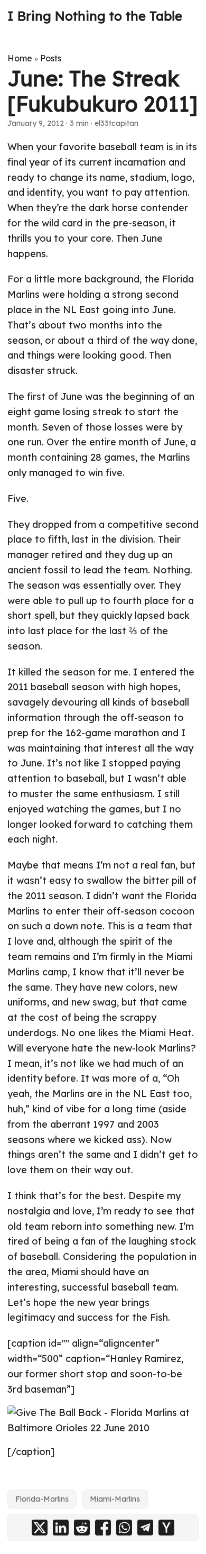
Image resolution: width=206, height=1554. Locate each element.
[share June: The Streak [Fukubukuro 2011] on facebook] (103, 1527)
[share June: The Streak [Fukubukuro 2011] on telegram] (145, 1527)
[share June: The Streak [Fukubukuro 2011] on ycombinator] (166, 1527)
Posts (50, 58)
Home (19, 58)
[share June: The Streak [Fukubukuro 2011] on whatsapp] (124, 1527)
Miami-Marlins (115, 1499)
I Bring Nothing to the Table (94, 16)
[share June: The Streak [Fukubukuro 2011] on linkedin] (61, 1527)
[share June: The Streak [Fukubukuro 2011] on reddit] (82, 1527)
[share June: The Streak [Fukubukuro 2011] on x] (40, 1527)
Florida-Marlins (42, 1499)
